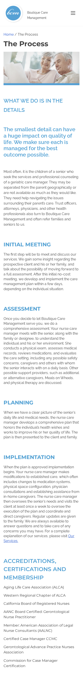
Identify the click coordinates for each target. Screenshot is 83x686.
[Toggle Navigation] (73, 13)
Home (9, 34)
